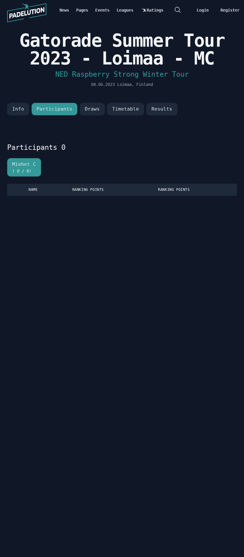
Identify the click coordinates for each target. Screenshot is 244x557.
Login (203, 10)
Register (230, 10)
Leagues (125, 10)
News (64, 10)
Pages (82, 10)
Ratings (155, 10)
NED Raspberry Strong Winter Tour (122, 74)
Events (102, 10)
